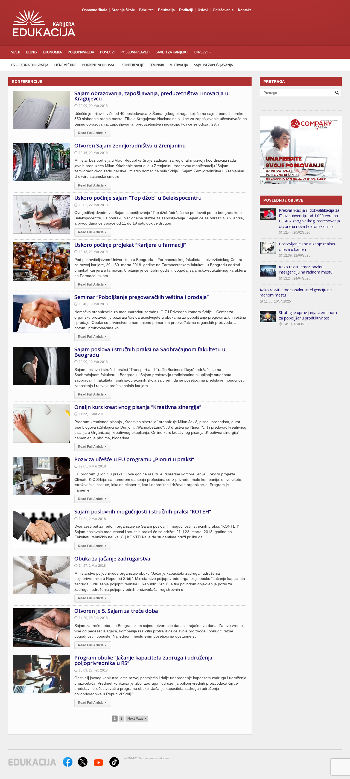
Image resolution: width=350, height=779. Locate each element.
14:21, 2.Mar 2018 (90, 519)
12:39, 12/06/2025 (294, 255)
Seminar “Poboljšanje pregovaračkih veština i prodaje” (141, 297)
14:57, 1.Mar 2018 (90, 566)
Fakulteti (146, 10)
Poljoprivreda (81, 52)
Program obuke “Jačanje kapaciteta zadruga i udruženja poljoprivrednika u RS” (143, 660)
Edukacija (166, 10)
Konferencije (133, 65)
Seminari (157, 65)
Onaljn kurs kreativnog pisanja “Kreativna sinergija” (137, 407)
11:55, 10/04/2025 (275, 301)
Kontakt (244, 10)
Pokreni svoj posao (99, 65)
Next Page (136, 718)
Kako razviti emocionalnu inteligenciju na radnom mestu (305, 269)
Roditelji (186, 10)
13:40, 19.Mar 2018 (91, 304)
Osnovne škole (94, 10)
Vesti (15, 52)
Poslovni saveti (135, 52)
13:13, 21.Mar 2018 (91, 252)
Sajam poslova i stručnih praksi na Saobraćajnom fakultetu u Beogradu (149, 352)
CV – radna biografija (29, 65)
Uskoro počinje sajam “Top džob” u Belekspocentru (138, 197)
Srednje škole (123, 10)
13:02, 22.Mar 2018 (91, 205)
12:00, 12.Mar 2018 (91, 362)
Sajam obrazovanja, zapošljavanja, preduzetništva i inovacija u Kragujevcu (151, 96)
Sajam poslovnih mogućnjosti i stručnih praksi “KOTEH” (142, 511)
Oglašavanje (223, 10)
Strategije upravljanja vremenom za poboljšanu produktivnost (308, 315)
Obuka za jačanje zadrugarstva (112, 558)
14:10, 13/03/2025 (294, 324)
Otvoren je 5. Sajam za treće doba (116, 610)
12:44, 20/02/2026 (294, 232)
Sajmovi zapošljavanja (213, 65)
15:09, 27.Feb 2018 (91, 670)
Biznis (31, 52)
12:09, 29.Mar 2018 (91, 106)
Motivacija (179, 65)
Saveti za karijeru (172, 52)
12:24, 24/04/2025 (294, 278)
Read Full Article (92, 133)
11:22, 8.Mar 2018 (90, 414)
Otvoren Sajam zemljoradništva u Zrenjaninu (130, 145)
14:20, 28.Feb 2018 (91, 618)
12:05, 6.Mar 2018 (90, 466)
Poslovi (107, 52)
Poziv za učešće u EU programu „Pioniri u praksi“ (134, 459)
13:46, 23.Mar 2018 (91, 153)
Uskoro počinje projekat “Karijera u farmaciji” (130, 244)
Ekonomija (52, 52)
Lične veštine (65, 65)
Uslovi (203, 10)
